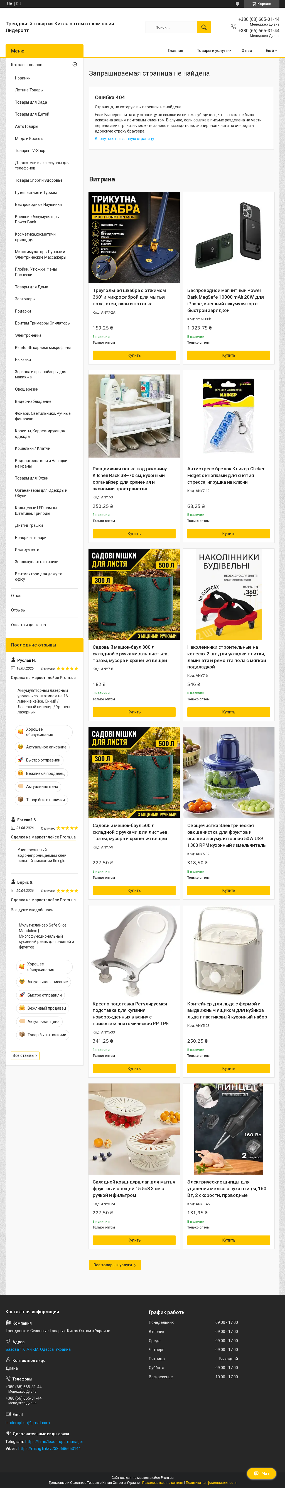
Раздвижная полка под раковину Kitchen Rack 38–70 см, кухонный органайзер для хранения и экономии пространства (130, 478)
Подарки (23, 311)
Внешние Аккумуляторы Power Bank (37, 219)
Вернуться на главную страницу (124, 138)
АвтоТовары (26, 126)
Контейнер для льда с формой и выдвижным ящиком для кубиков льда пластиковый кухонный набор (227, 1010)
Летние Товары (29, 90)
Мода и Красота (30, 138)
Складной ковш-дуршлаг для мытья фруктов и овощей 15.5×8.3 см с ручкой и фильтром (134, 1188)
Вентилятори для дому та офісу (38, 577)
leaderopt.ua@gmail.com (28, 1422)
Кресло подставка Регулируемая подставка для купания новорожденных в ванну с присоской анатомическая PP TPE (131, 1013)
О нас (247, 50)
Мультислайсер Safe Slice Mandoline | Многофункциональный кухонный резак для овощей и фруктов (46, 936)
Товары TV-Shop (30, 150)
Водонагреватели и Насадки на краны (41, 463)
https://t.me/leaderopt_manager (54, 1441)
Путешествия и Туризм (36, 192)
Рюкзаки (23, 359)
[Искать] (204, 27)
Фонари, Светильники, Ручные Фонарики (43, 416)
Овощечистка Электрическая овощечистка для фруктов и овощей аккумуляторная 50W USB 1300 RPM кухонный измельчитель (226, 835)
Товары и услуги (212, 50)
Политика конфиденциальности (211, 1483)
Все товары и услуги (113, 1265)
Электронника (28, 335)
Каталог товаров (26, 65)
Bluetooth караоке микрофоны (43, 347)
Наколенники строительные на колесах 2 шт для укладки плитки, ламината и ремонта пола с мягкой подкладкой (226, 657)
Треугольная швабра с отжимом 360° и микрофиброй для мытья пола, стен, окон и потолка (129, 297)
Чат (265, 1473)
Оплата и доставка (28, 625)
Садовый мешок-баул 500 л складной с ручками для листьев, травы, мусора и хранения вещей (131, 832)
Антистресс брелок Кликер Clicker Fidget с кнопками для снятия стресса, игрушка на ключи (226, 475)
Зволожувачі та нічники (36, 562)
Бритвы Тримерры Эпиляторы (42, 323)
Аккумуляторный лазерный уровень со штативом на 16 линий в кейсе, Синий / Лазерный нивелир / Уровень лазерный (45, 701)
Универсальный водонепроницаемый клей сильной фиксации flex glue (43, 855)
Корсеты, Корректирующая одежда (40, 434)
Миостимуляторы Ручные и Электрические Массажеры (40, 254)
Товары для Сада (31, 102)
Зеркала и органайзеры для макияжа (40, 374)
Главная (175, 50)
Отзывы (18, 610)
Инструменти (27, 549)
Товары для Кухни (31, 478)
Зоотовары (25, 299)
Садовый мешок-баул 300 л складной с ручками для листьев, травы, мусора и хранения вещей (131, 653)
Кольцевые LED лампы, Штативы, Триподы (36, 511)
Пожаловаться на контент (162, 1483)
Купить (134, 355)
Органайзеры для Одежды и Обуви (41, 493)
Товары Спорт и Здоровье (39, 180)
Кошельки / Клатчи (32, 448)
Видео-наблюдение (33, 401)
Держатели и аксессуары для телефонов (42, 166)
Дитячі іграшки (29, 525)
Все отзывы (23, 1055)
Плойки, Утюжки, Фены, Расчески (36, 272)
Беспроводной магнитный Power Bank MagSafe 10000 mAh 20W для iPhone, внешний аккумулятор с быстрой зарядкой (225, 300)
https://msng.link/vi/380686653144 (49, 1448)
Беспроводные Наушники (38, 204)
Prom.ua (167, 1478)
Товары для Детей (32, 114)
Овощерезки (26, 389)
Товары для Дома (31, 287)
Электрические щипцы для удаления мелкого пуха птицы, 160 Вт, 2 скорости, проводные (226, 1188)
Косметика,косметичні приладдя (35, 237)
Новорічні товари (30, 537)
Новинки (23, 78)
